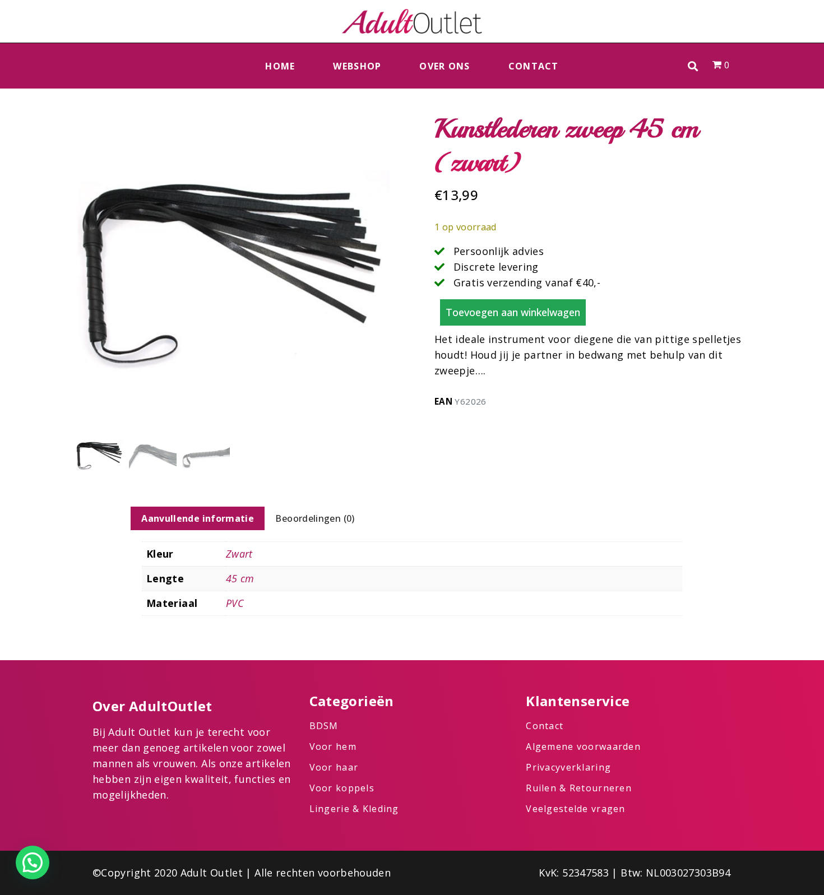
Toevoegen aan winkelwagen (513, 312)
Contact (533, 66)
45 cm (240, 578)
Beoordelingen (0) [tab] (314, 518)
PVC (235, 603)
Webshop (357, 66)
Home (280, 66)
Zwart (239, 553)
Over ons (444, 66)
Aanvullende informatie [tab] (197, 518)
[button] (693, 66)
